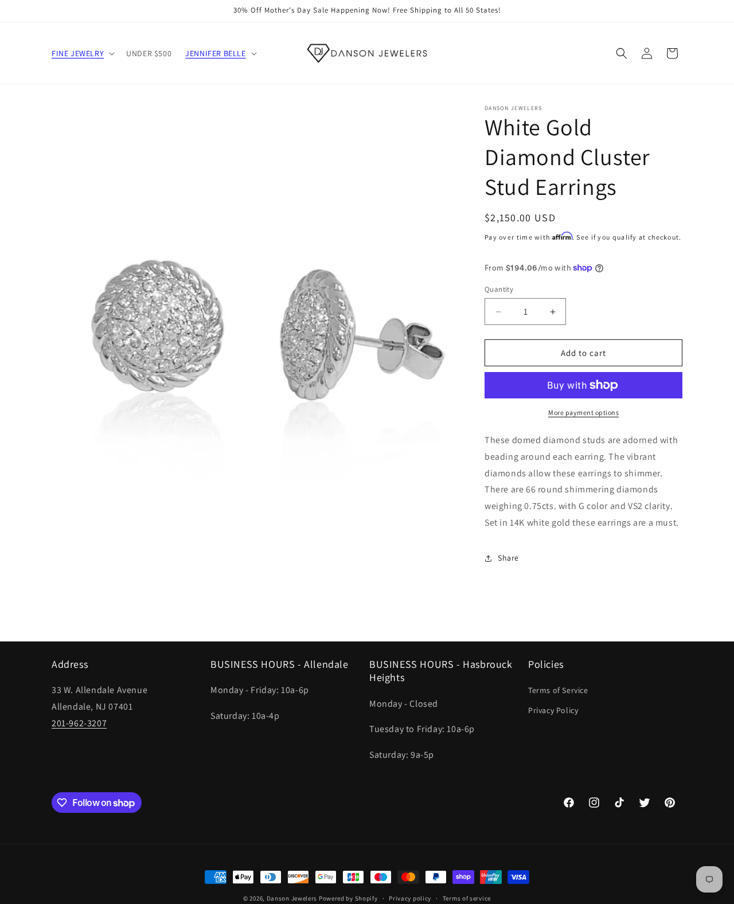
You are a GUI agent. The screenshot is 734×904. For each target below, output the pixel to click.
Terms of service (467, 898)
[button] (82, 53)
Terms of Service (558, 690)
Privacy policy (410, 898)
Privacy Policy (553, 710)
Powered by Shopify (348, 898)
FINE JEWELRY (78, 53)
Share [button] (508, 558)
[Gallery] (257, 310)
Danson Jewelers (292, 898)
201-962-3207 (79, 723)
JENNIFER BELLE (215, 53)
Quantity (499, 289)
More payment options (583, 412)
